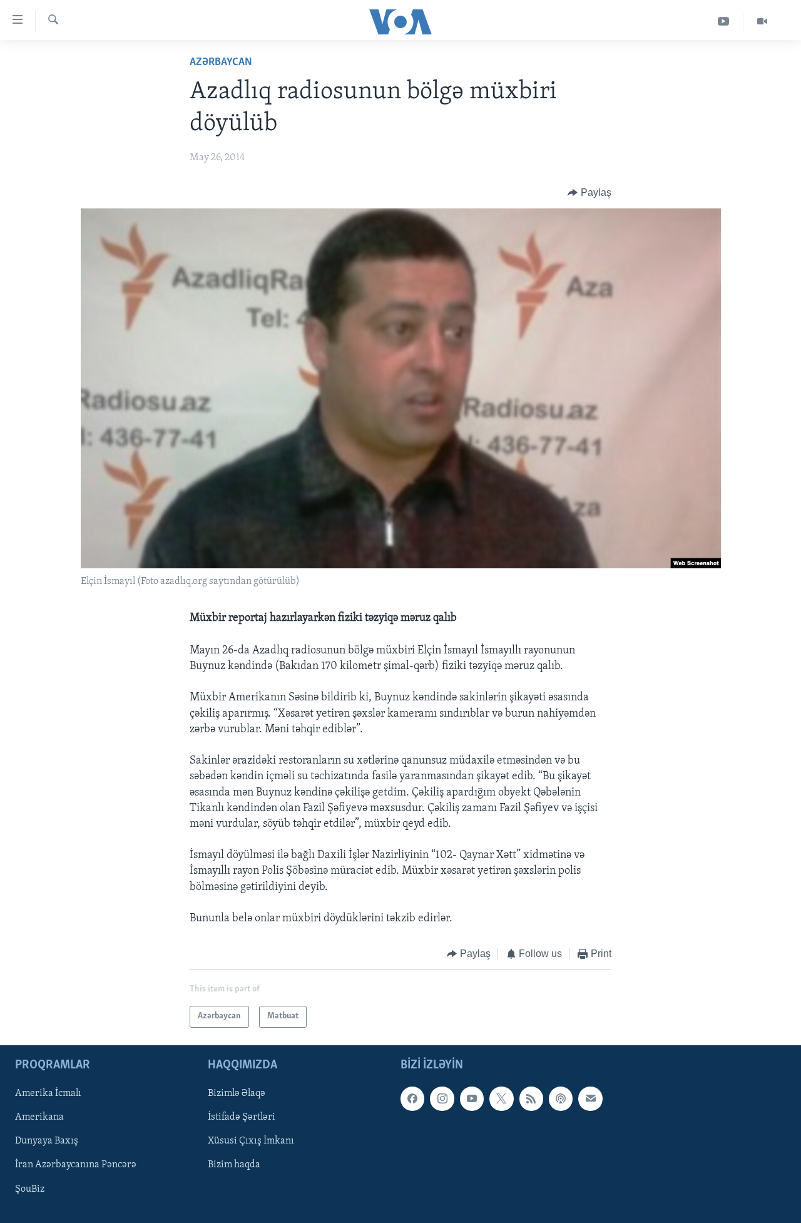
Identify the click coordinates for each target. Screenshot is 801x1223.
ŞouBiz (29, 1189)
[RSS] (531, 1098)
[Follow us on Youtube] (472, 1098)
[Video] (762, 21)
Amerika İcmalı (48, 1093)
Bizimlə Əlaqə (236, 1093)
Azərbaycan (221, 62)
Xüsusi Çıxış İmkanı (251, 1141)
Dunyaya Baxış (46, 1141)
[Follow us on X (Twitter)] (501, 1098)
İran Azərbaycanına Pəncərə (75, 1165)
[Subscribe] (590, 1098)
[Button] (589, 193)
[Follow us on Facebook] (412, 1098)
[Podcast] (561, 1098)
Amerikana (39, 1117)
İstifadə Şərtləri (241, 1117)
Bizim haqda (234, 1165)
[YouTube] (723, 21)
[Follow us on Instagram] (442, 1098)
